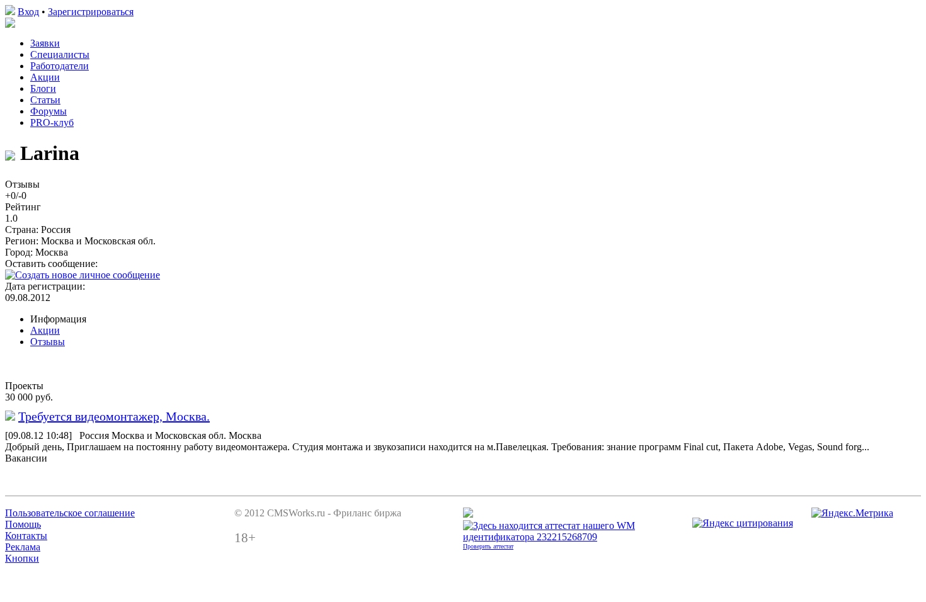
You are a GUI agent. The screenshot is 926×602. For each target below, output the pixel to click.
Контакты (26, 535)
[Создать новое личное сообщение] (82, 275)
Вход (28, 11)
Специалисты (59, 54)
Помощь (23, 524)
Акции (45, 77)
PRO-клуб (52, 122)
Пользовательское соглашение (70, 513)
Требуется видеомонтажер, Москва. (114, 416)
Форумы (48, 111)
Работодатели (59, 65)
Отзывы (47, 341)
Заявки (45, 43)
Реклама (22, 547)
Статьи (45, 99)
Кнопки (22, 558)
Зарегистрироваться (91, 11)
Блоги (43, 88)
